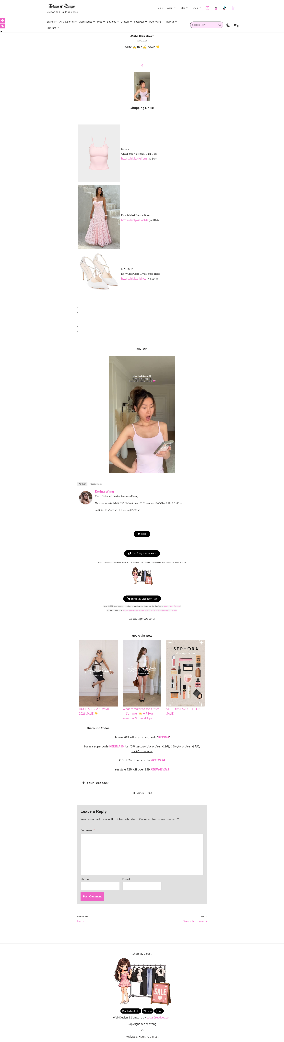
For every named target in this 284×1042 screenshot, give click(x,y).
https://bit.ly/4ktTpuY (134, 158)
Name (85, 879)
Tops (99, 21)
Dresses (125, 21)
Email (126, 879)
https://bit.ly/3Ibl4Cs (133, 278)
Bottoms (111, 21)
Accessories (85, 21)
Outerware (155, 21)
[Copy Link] (2, 26)
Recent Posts (96, 483)
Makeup (170, 21)
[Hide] (1, 31)
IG (142, 65)
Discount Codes (98, 728)
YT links (147, 1011)
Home (160, 7)
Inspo (159, 1011)
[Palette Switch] (228, 24)
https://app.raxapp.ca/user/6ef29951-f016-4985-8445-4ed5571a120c (150, 610)
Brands (51, 21)
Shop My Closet (142, 953)
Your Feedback (97, 783)
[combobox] (203, 25)
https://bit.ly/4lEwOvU (134, 220)
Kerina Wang (104, 491)
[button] (175, 8)
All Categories (67, 21)
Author (82, 483)
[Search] (219, 25)
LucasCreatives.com (158, 1017)
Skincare (51, 27)
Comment (88, 830)
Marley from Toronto (172, 606)
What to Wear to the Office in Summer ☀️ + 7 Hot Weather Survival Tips (141, 713)
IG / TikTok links (130, 1011)
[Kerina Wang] (85, 503)
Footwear (139, 21)
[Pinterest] (2, 20)
